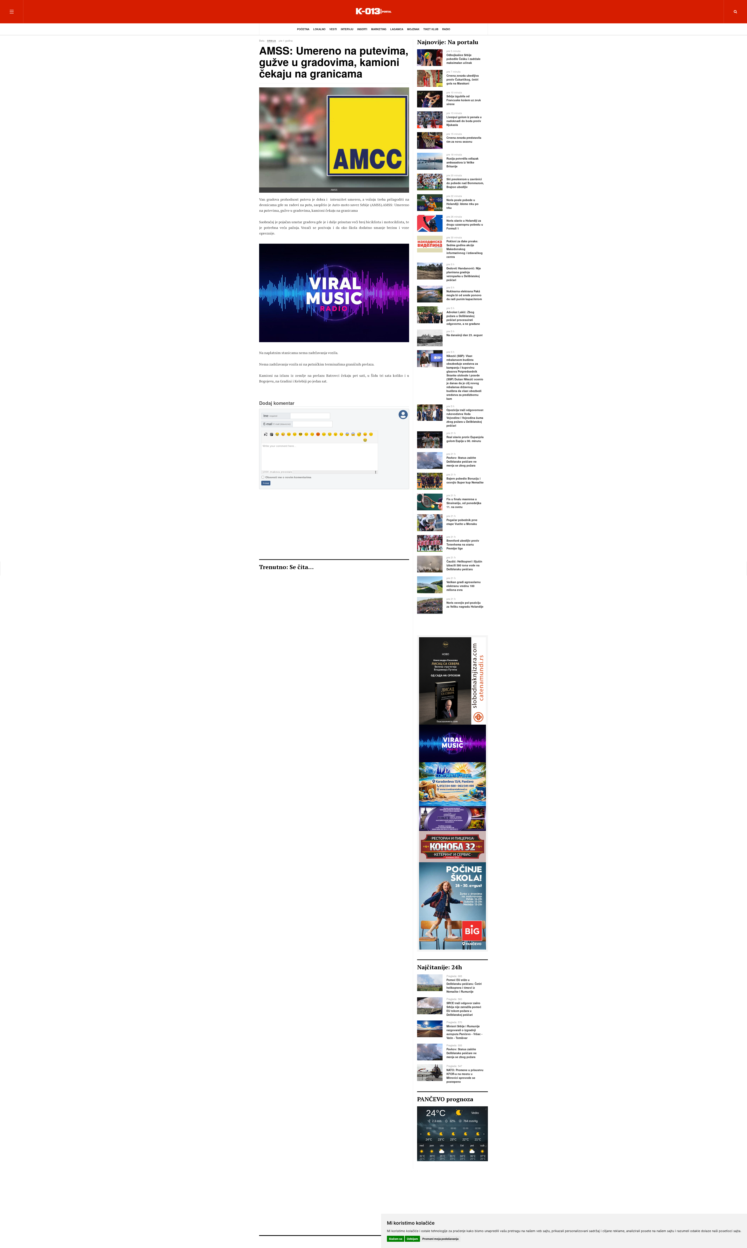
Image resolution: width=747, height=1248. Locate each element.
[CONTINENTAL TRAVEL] (334, 293)
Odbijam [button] (412, 1238)
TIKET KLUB (430, 29)
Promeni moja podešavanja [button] (440, 1238)
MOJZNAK (413, 29)
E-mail (277, 424)
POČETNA (303, 29)
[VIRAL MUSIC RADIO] (452, 743)
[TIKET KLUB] (452, 818)
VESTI (333, 29)
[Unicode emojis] (271, 434)
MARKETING (378, 29)
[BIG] (452, 905)
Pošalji (266, 483)
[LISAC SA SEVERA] (452, 681)
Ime (270, 415)
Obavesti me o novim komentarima (288, 477)
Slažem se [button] (395, 1238)
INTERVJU (347, 29)
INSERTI (362, 29)
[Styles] (265, 434)
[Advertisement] (334, 524)
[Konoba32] (452, 846)
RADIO (446, 29)
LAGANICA (396, 29)
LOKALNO (319, 29)
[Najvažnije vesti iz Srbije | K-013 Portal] (373, 11)
